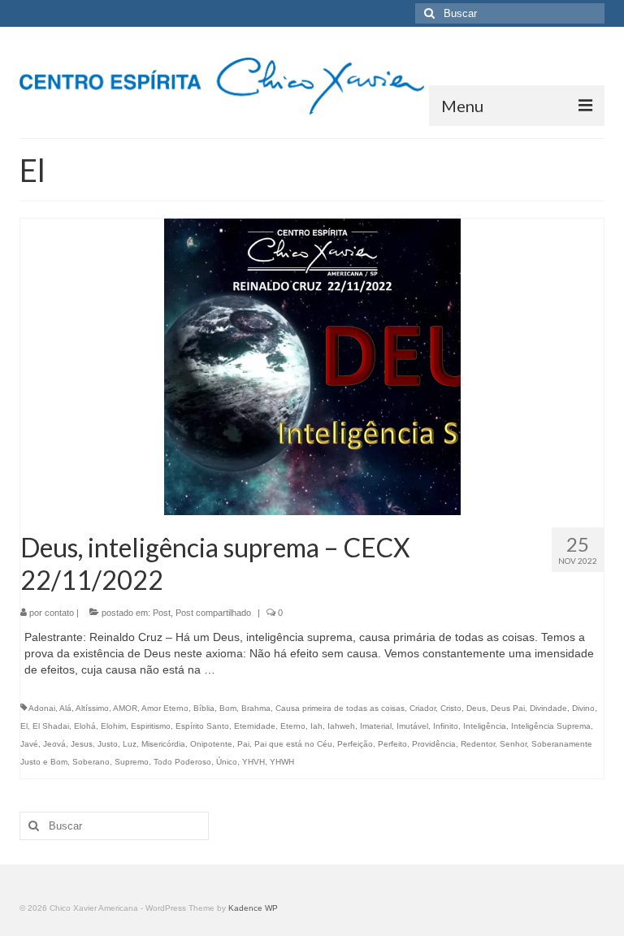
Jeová (54, 743)
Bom (227, 708)
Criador (423, 708)
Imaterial (376, 726)
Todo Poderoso (182, 761)
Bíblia (203, 708)
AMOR (125, 708)
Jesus (82, 743)
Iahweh (341, 726)
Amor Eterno (164, 708)
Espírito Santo (202, 726)
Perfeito (392, 743)
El (24, 726)
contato (59, 613)
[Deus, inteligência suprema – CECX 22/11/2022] (312, 366)
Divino (583, 708)
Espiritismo (151, 726)
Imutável (412, 726)
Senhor (513, 743)
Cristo (451, 708)
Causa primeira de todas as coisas (340, 708)
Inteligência (484, 726)
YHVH (253, 761)
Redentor (478, 743)
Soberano (91, 761)
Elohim (113, 726)
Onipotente (211, 743)
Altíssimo (92, 708)
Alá (65, 708)
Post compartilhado (213, 613)
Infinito (445, 726)
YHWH (282, 761)
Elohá (85, 726)
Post (162, 613)
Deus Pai (508, 708)
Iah (316, 726)
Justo (108, 743)
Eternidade (254, 726)
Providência (434, 743)
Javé (29, 743)
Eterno (293, 726)
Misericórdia (163, 743)
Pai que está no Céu (293, 743)
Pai (243, 743)
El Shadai (50, 726)
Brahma (256, 708)
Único (226, 761)
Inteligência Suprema (551, 726)
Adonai (41, 708)
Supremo (132, 761)
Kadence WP (253, 908)
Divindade (548, 708)
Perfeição (355, 743)
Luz (129, 743)
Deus (476, 708)
